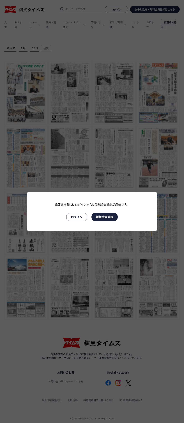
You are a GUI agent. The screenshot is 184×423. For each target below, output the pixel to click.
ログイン (76, 217)
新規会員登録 (104, 217)
